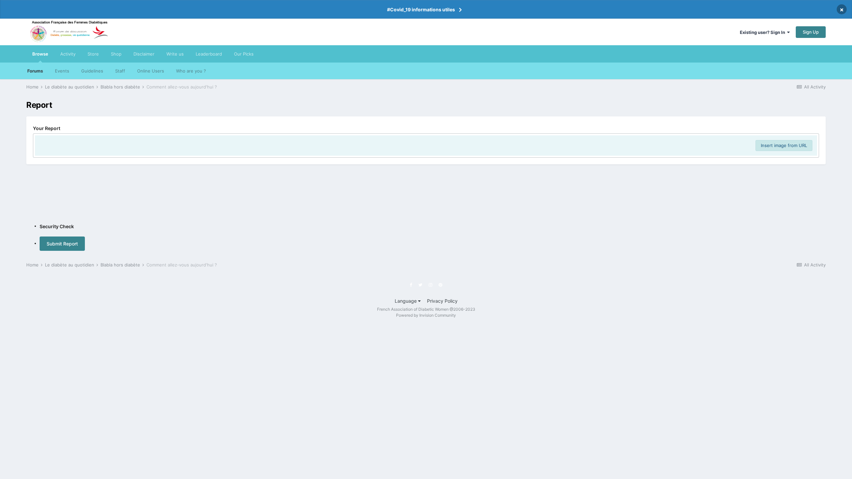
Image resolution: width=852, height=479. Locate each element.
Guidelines (92, 71)
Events (62, 71)
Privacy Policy (442, 301)
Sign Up (811, 32)
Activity (68, 54)
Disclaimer (143, 54)
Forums (35, 71)
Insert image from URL (784, 145)
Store (93, 54)
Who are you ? (191, 71)
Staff (120, 71)
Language (406, 301)
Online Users (150, 71)
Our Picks (244, 54)
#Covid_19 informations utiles (421, 9)
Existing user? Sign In (763, 32)
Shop (116, 54)
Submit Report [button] (62, 243)
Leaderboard (209, 54)
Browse (40, 54)
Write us (175, 54)
